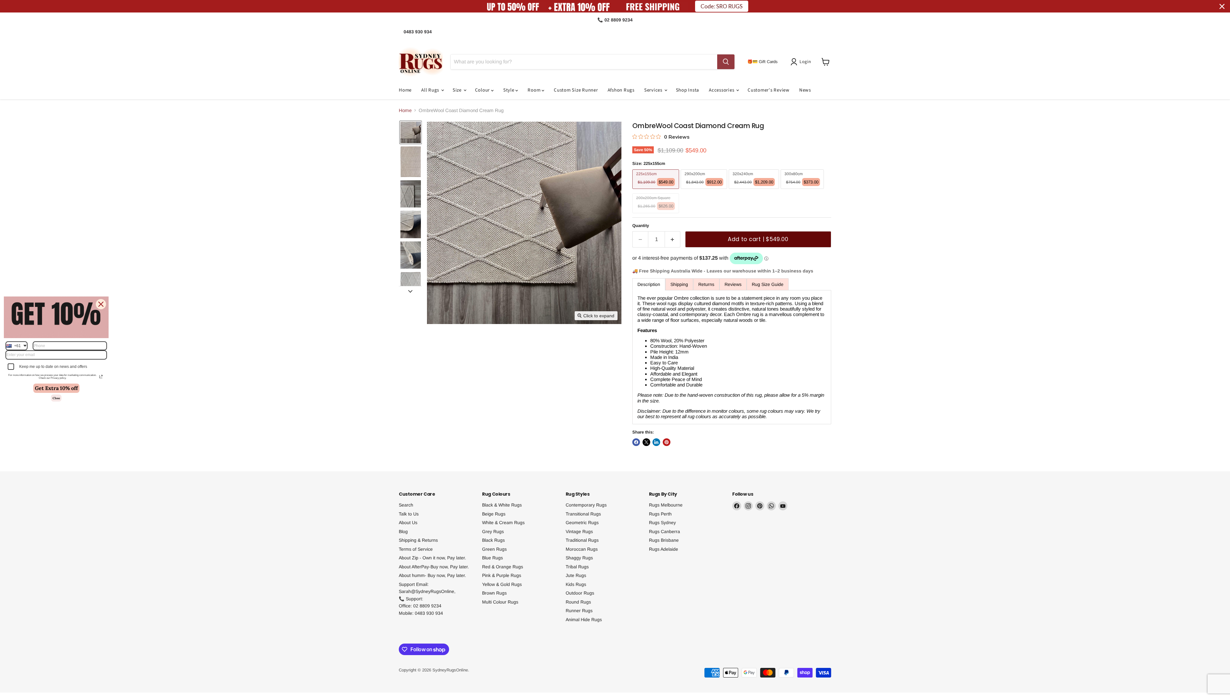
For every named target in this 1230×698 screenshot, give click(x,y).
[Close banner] (1222, 6)
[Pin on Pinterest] (666, 442)
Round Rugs (578, 602)
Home (405, 90)
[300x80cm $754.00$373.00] (803, 190)
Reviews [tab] (733, 284)
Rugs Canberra (664, 531)
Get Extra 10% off (56, 388)
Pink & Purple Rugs (501, 575)
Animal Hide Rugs (584, 619)
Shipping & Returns (418, 540)
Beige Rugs (493, 513)
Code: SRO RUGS (721, 6)
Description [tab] (648, 284)
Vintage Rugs (579, 531)
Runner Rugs (579, 610)
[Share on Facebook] (636, 442)
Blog (403, 531)
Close (56, 398)
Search (406, 504)
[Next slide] (410, 291)
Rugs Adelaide (663, 549)
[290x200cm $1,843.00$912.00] (705, 190)
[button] (802, 62)
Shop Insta (688, 90)
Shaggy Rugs (579, 557)
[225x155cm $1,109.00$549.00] (656, 190)
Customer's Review (769, 90)
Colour (483, 90)
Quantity (640, 225)
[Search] (725, 61)
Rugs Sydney (662, 522)
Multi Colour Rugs (500, 602)
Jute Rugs (576, 575)
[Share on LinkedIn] (656, 442)
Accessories (722, 90)
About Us (408, 522)
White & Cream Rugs (503, 522)
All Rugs (430, 90)
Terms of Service (416, 549)
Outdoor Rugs (580, 593)
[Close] (101, 304)
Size (458, 90)
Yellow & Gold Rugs (502, 584)
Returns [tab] (706, 284)
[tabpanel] (731, 357)
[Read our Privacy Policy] (101, 376)
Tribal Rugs (577, 566)
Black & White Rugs (502, 504)
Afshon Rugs (621, 90)
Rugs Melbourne (666, 504)
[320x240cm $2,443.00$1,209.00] (755, 190)
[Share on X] (646, 442)
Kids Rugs (576, 584)
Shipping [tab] (679, 284)
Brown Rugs (494, 593)
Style (509, 90)
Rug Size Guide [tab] (767, 284)
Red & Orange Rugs (502, 566)
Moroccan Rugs (582, 549)
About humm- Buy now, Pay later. (432, 575)
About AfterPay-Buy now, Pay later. (434, 566)
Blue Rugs (492, 557)
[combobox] (16, 345)
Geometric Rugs (582, 522)
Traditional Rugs (582, 540)
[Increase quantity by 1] (673, 239)
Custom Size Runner (576, 90)
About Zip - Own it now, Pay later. (432, 557)
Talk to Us (409, 513)
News (805, 90)
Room (535, 90)
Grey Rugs (493, 531)
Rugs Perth (660, 513)
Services (654, 90)
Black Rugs (493, 540)
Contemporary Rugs (586, 504)
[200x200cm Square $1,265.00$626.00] (656, 214)
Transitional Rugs (583, 513)
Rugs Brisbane (664, 540)
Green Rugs (494, 549)
